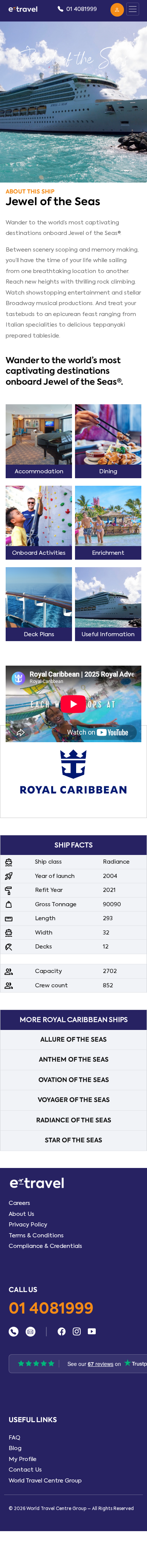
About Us (21, 1214)
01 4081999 (51, 1309)
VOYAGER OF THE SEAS (74, 1100)
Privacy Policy (28, 1224)
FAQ (14, 1437)
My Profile (23, 1459)
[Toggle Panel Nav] (132, 9)
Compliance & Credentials (45, 1246)
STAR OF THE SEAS (73, 1140)
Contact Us (25, 1469)
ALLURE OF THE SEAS (73, 1039)
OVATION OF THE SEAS (73, 1080)
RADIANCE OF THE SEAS (73, 1120)
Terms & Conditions (36, 1235)
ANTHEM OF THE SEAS (74, 1059)
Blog (15, 1448)
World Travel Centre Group (45, 1480)
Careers (19, 1203)
